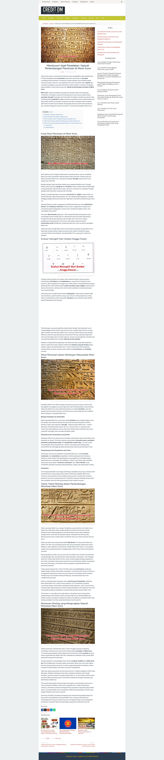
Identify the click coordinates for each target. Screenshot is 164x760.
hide (51, 112)
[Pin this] (48, 710)
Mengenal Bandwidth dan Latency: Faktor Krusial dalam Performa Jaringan (83, 744)
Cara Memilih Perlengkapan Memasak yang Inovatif (107, 68)
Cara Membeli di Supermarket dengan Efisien (107, 91)
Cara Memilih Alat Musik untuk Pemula (108, 104)
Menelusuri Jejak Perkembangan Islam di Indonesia (84, 731)
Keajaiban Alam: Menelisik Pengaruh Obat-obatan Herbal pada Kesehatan (110, 116)
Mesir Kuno (58, 738)
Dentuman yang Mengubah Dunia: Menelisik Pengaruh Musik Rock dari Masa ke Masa (110, 97)
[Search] (121, 18)
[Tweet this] (45, 710)
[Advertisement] (68, 314)
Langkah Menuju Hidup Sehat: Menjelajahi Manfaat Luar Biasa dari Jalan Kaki (53, 744)
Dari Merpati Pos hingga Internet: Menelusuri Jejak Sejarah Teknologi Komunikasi (49, 731)
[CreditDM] (53, 10)
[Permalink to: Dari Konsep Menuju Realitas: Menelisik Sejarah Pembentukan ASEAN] (68, 723)
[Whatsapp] (54, 710)
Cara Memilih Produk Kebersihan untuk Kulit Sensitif (108, 63)
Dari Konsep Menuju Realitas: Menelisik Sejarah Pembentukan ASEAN (68, 731)
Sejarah (48, 738)
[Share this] (42, 710)
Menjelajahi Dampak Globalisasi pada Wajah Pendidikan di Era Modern (108, 84)
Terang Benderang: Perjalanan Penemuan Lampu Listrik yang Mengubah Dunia (108, 123)
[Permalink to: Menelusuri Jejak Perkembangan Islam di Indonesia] (86, 723)
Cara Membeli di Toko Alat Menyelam (106, 109)
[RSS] (121, 2)
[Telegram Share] (51, 710)
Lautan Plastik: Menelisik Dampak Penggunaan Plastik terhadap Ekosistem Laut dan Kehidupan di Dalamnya (109, 75)
